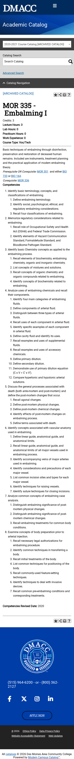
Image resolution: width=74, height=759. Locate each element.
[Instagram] (37, 699)
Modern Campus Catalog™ (44, 757)
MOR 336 (23, 180)
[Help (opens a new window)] (69, 95)
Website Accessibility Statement (28, 735)
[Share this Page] (60, 95)
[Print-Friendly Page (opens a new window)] (64, 95)
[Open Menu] (54, 5)
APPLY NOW (37, 715)
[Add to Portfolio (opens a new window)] (55, 95)
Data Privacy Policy (49, 731)
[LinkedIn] (51, 699)
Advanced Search (13, 73)
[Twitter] (24, 699)
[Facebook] (10, 699)
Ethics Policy (29, 731)
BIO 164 (16, 176)
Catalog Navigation (18, 83)
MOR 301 (42, 171)
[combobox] (37, 44)
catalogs (11, 754)
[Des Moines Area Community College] (20, 8)
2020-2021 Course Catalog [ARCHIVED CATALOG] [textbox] (34, 44)
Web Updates (56, 735)
